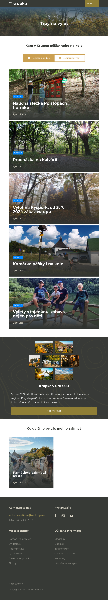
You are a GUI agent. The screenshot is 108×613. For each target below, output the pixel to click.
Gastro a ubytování (20, 558)
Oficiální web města (66, 553)
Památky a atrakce (20, 539)
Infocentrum (62, 548)
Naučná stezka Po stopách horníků (40, 105)
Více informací (54, 411)
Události (59, 543)
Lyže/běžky (15, 553)
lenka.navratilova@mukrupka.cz (28, 515)
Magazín (60, 539)
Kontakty (60, 558)
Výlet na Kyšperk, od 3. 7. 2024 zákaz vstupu (38, 209)
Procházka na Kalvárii (35, 159)
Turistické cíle (55, 16)
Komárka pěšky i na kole (38, 263)
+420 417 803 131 (21, 520)
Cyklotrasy (15, 543)
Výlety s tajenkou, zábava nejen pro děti (39, 313)
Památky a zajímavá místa (29, 474)
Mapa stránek (16, 584)
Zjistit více (18, 114)
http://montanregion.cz (68, 563)
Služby (12, 563)
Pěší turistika (16, 548)
